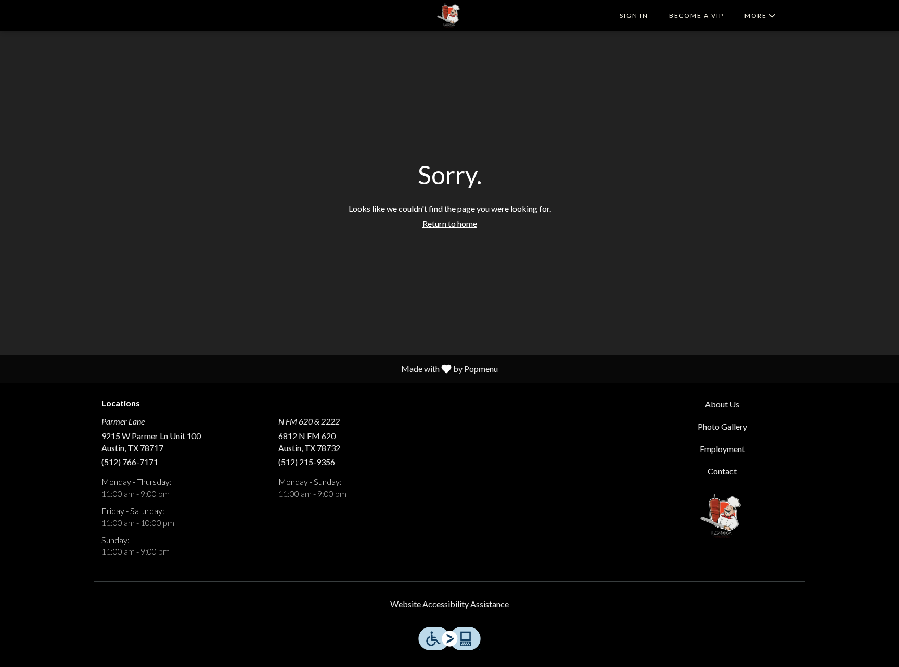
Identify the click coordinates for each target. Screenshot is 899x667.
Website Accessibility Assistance (449, 604)
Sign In (634, 15)
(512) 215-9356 (306, 462)
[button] (761, 15)
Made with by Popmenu (253, 368)
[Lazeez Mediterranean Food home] (449, 16)
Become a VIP (696, 15)
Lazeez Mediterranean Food (722, 516)
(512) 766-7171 (129, 462)
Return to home (449, 223)
